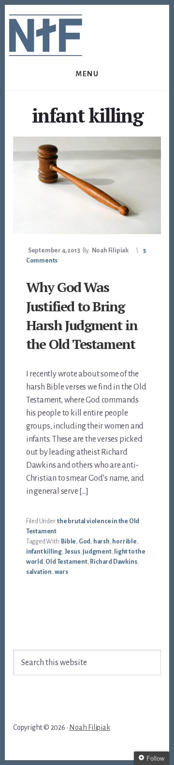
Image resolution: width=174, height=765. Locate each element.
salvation (39, 572)
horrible (124, 541)
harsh (101, 541)
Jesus (72, 551)
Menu (87, 74)
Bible (68, 541)
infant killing (44, 551)
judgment (97, 551)
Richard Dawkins (113, 561)
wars (61, 572)
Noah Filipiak (89, 727)
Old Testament (66, 561)
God (84, 541)
